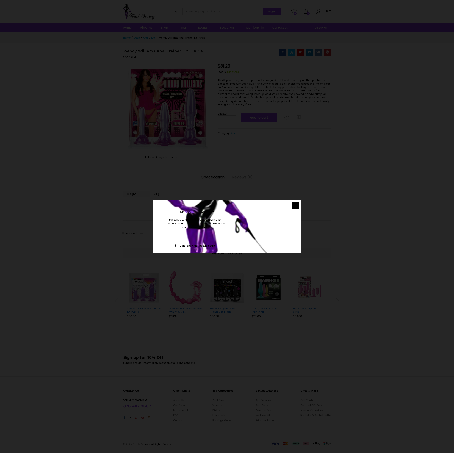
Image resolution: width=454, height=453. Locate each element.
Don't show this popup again (197, 245)
